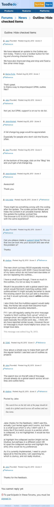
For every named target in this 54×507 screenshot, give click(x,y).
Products (8, 11)
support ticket (33, 240)
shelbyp (8, 260)
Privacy (8, 506)
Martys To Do (10, 74)
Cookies (25, 506)
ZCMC (7, 343)
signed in (6, 498)
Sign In (49, 4)
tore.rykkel (9, 200)
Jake (7, 41)
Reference (9, 44)
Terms (16, 506)
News (23, 18)
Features (26, 11)
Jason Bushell (10, 121)
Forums (7, 18)
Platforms (44, 11)
